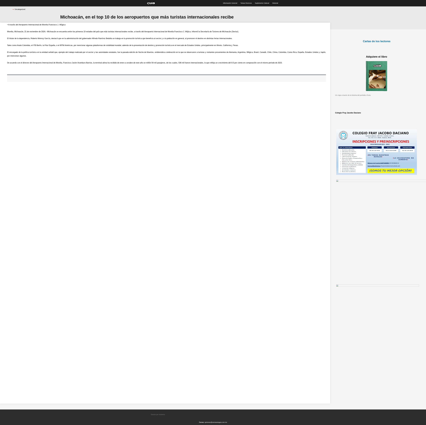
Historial (275, 3)
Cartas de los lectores (376, 41)
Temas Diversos (246, 3)
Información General (230, 3)
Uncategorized (20, 9)
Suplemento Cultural (262, 3)
